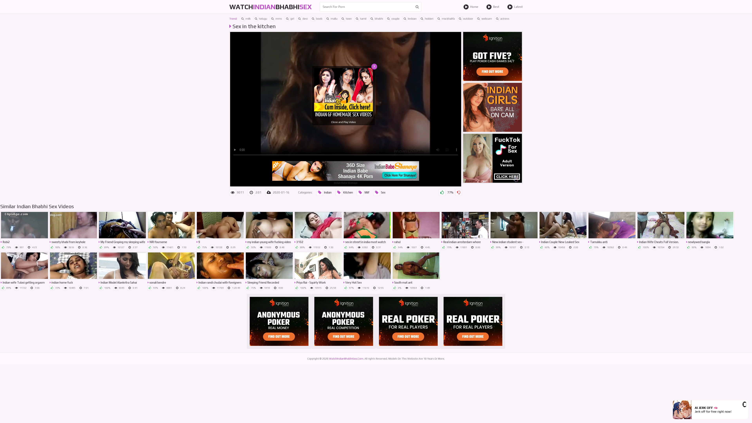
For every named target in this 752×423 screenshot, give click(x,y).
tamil (363, 18)
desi (305, 18)
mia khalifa (448, 18)
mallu (334, 18)
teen (349, 18)
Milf (366, 192)
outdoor (468, 18)
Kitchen (348, 192)
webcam (487, 18)
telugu (263, 18)
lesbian (412, 18)
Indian (328, 192)
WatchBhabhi (270, 7)
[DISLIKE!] (458, 192)
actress (504, 18)
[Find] (417, 7)
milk (248, 18)
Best (496, 7)
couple (395, 18)
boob (319, 18)
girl (292, 18)
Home (474, 7)
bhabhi (379, 18)
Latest (518, 7)
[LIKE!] (442, 192)
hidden (429, 18)
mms (279, 18)
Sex (383, 192)
